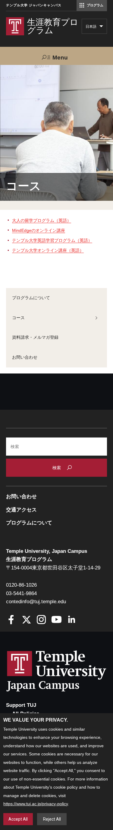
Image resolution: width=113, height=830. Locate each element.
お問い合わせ (24, 357)
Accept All (18, 819)
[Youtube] (56, 620)
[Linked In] (71, 620)
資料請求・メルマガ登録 (35, 337)
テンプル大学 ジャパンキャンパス (33, 5)
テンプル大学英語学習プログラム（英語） (52, 240)
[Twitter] (26, 620)
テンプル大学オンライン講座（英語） (48, 250)
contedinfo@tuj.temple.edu (36, 601)
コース (18, 317)
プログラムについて (31, 297)
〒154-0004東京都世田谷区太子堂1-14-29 (53, 568)
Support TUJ (21, 705)
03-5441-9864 (21, 593)
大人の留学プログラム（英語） (41, 220)
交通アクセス (21, 510)
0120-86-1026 (21, 585)
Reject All (52, 819)
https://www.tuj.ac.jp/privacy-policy (35, 803)
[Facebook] (11, 620)
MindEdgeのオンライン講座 (38, 230)
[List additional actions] (101, 27)
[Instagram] (41, 620)
